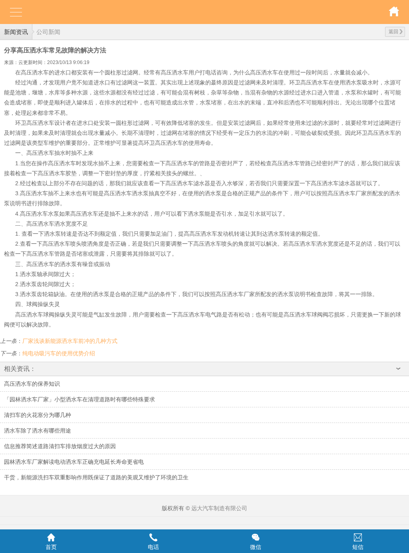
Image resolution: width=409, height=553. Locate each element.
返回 (393, 31)
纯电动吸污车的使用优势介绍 (58, 353)
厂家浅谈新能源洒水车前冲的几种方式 (69, 341)
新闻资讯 (16, 31)
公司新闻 (48, 31)
